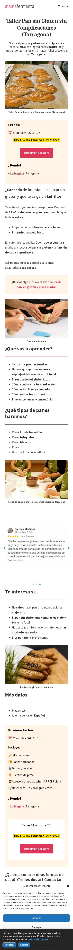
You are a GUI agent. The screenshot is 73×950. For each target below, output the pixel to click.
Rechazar (9, 945)
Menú (65, 6)
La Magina (17, 173)
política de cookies (38, 939)
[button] (68, 886)
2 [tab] (36, 584)
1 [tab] (33, 584)
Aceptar (36, 918)
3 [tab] (40, 584)
